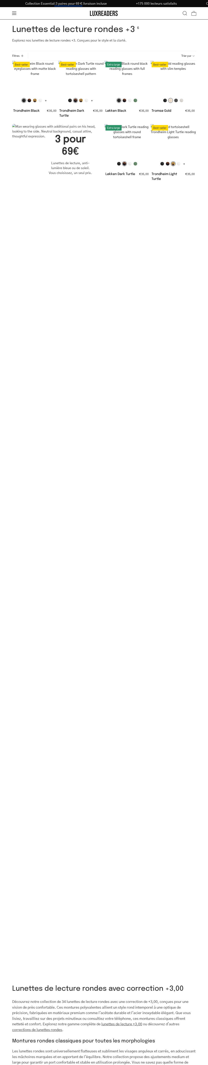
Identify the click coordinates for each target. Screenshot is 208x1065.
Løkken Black (115, 110)
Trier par (186, 56)
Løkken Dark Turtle (120, 174)
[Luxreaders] (104, 13)
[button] (185, 13)
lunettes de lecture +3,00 (121, 1024)
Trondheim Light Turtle (164, 176)
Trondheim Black (26, 110)
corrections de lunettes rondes (37, 1029)
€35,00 (51, 110)
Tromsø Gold (161, 110)
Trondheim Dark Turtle (71, 112)
